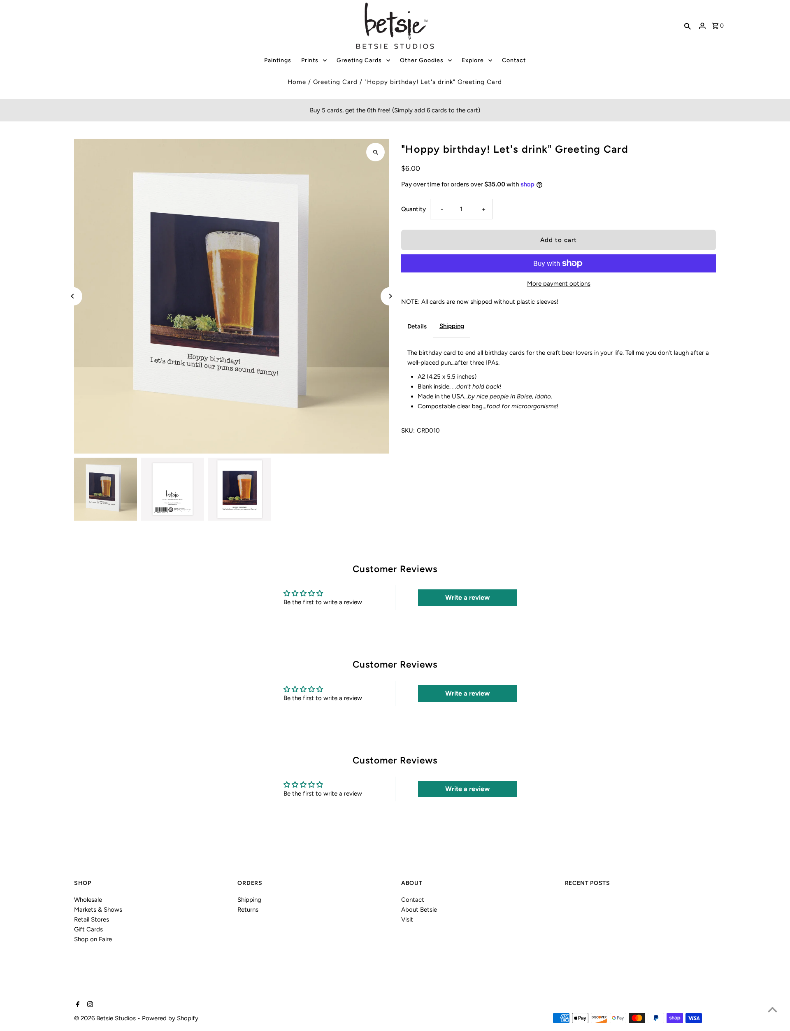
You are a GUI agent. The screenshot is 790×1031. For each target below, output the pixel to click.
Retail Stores (91, 919)
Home (297, 82)
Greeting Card (335, 82)
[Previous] (73, 296)
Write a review (467, 597)
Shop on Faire (93, 939)
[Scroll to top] (772, 1009)
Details (417, 326)
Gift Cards (88, 929)
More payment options (558, 283)
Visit (407, 919)
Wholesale (88, 899)
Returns (247, 909)
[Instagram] (89, 1005)
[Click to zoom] (375, 152)
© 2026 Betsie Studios (105, 1018)
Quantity (413, 209)
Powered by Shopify (170, 1018)
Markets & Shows (98, 909)
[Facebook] (76, 1005)
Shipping (451, 326)
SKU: (408, 430)
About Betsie (419, 909)
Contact (412, 899)
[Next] (390, 296)
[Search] (687, 26)
